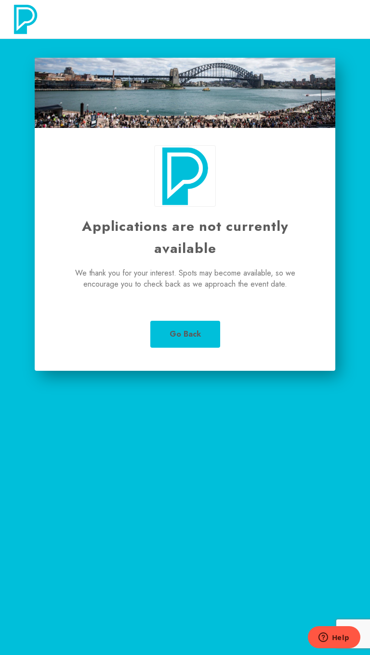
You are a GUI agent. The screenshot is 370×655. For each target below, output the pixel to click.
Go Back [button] (185, 334)
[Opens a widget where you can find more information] (333, 638)
